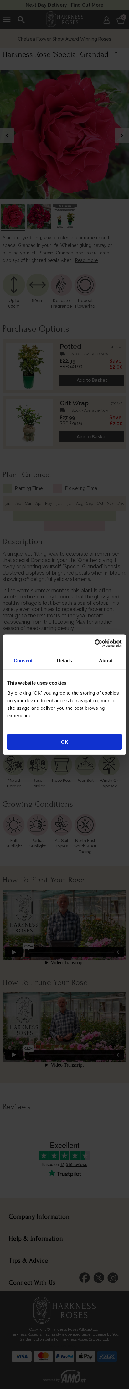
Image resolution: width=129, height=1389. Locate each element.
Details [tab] (64, 660)
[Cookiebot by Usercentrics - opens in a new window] (94, 643)
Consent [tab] (23, 660)
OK (64, 741)
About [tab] (106, 660)
